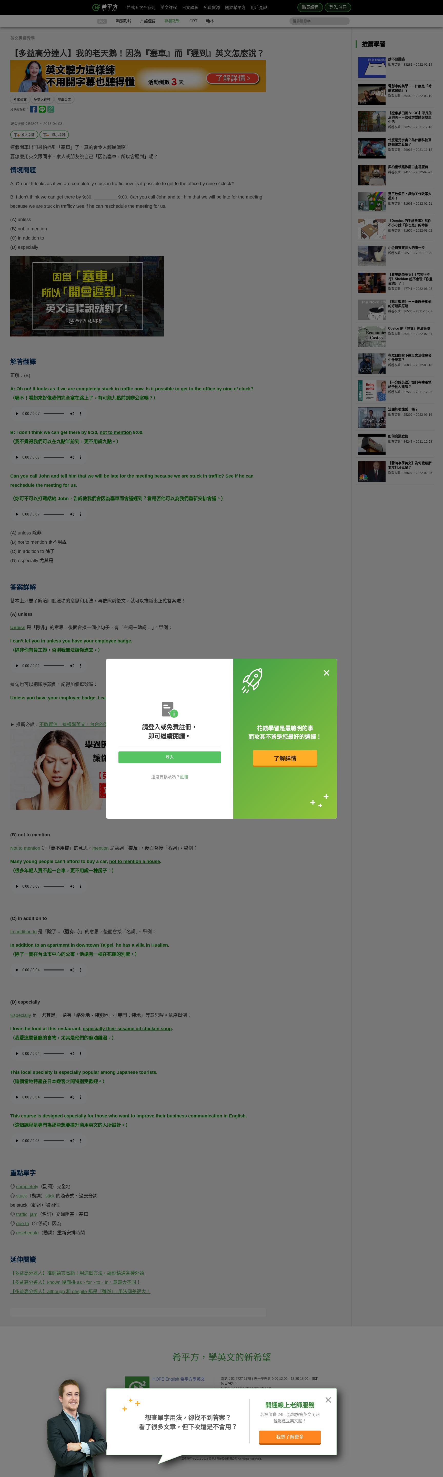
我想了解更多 (290, 1437)
